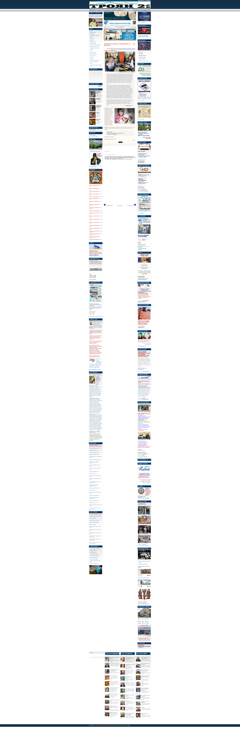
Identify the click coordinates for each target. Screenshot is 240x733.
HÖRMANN (144, 268)
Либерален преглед (93, 552)
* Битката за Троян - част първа (94, 520)
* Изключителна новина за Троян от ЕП (95, 504)
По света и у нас (93, 41)
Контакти (146, 564)
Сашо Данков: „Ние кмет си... (98, 99)
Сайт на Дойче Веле (93, 550)
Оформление (122, 725)
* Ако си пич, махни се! (93, 452)
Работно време (141, 564)
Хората (143, 561)
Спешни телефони (142, 58)
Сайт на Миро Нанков (93, 557)
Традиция (91, 58)
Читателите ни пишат (93, 54)
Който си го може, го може (94, 46)
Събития (140, 562)
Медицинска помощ (142, 55)
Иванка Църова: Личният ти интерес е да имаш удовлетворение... (130, 714)
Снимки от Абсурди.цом (94, 563)
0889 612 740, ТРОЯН (143, 135)
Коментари (113, 725)
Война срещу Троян (93, 502)
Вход (107, 725)
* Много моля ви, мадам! (93, 500)
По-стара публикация (130, 205)
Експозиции (148, 561)
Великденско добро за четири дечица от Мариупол (117, 44)
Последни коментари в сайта (95, 60)
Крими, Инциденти (93, 52)
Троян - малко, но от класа (95, 151)
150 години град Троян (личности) (143, 577)
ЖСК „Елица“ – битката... (129, 670)
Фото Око (91, 57)
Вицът (91, 63)
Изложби (146, 621)
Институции (141, 53)
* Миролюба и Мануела (93, 454)
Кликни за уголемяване (142, 346)
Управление (119, 725)
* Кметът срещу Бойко (92, 518)
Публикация (109, 725)
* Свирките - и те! (92, 450)
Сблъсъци (91, 40)
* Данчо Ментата (92, 473)
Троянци (91, 49)
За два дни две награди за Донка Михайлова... (99, 106)
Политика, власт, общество (94, 35)
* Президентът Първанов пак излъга (95, 478)
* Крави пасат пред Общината (94, 459)
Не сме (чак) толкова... (98, 113)
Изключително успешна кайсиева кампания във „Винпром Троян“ (95, 16)
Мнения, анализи (93, 32)
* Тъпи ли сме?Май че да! (93, 448)
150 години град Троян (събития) (143, 579)
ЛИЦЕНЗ (128, 725)
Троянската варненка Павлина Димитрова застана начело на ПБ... (130, 658)
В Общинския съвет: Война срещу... (98, 92)
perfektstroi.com (142, 302)
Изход (125, 725)
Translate (96, 136)
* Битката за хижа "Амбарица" (94, 522)
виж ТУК (101, 219)
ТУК (92, 205)
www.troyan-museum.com (144, 603)
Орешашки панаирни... (129, 707)
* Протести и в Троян (92, 524)
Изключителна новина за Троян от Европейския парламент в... (145, 689)
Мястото (140, 561)
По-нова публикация (109, 205)
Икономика (92, 38)
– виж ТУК (143, 22)
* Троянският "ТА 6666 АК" (93, 495)
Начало (134, 140)
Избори (91, 37)
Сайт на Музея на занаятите (94, 555)
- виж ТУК (100, 210)
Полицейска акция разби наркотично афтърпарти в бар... (145, 677)
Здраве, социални (93, 43)
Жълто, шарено (92, 55)
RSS (126, 725)
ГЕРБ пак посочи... (128, 701)
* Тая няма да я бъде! (92, 471)
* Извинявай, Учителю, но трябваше (95, 492)
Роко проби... (143, 707)
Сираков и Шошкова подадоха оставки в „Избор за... (114, 707)
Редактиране (116, 725)
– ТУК (143, 119)
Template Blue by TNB (102, 725)
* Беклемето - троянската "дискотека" (95, 475)
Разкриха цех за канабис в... (98, 120)
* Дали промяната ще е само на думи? (95, 456)
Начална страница (120, 205)
